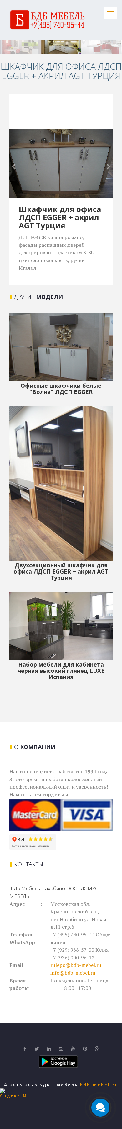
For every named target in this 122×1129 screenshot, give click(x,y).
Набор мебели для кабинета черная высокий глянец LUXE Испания (61, 671)
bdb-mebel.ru (99, 1085)
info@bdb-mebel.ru (72, 972)
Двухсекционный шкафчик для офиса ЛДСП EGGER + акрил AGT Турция (61, 571)
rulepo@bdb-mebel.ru (75, 965)
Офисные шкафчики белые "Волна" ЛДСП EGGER (61, 389)
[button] (17, 163)
